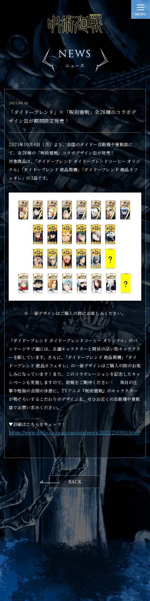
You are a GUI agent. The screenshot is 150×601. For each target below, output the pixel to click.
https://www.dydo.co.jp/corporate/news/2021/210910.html (74, 432)
